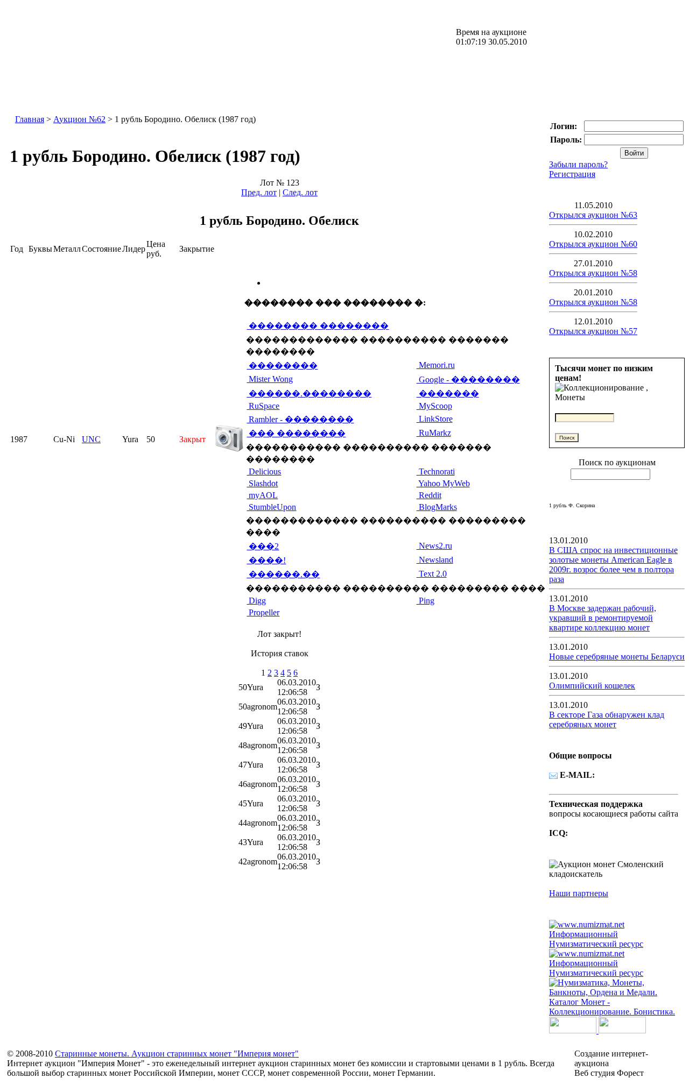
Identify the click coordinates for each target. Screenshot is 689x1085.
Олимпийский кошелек (592, 685)
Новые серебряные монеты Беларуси (617, 656)
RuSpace (263, 405)
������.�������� (309, 393)
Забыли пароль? (578, 164)
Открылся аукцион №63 (593, 214)
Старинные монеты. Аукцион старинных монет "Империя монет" (177, 1053)
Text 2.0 (432, 573)
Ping (425, 600)
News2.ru (434, 545)
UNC (91, 439)
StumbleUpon (271, 507)
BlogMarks (437, 507)
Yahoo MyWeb (443, 483)
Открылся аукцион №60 (593, 244)
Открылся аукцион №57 (593, 331)
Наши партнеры (578, 893)
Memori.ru (436, 365)
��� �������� (296, 433)
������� (448, 393)
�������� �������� (318, 325)
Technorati (436, 471)
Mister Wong (270, 379)
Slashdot (262, 483)
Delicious (264, 471)
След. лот (300, 192)
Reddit (429, 495)
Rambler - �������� (300, 419)
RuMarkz (434, 432)
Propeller (263, 612)
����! (266, 560)
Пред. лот (259, 192)
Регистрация (572, 174)
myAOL (262, 495)
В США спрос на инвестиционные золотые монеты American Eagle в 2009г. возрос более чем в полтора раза (613, 564)
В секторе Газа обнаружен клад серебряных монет (606, 719)
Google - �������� (468, 379)
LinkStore (435, 418)
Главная (29, 119)
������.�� (283, 574)
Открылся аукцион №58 (593, 273)
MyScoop (434, 405)
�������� (282, 365)
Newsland (435, 559)
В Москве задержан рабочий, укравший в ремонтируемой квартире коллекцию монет (602, 618)
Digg (256, 600)
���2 (263, 546)
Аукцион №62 (79, 119)
